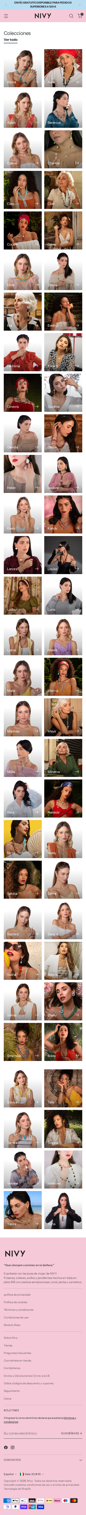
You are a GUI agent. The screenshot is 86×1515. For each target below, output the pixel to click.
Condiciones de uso (16, 1317)
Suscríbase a (71, 1433)
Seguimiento (12, 1390)
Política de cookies (15, 1302)
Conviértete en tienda (17, 1360)
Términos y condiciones (18, 1309)
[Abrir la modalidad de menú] (6, 16)
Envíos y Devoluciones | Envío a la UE (27, 1375)
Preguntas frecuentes (17, 1353)
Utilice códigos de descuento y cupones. (29, 1383)
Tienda (8, 1345)
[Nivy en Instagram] (12, 1448)
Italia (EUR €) (33, 1474)
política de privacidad (17, 1294)
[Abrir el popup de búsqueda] (71, 16)
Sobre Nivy (11, 1337)
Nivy (30, 1480)
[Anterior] (6, 5)
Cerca (7, 1398)
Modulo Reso (12, 1325)
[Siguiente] (79, 5)
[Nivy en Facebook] (6, 1448)
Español (9, 1474)
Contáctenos (12, 1368)
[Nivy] (43, 15)
